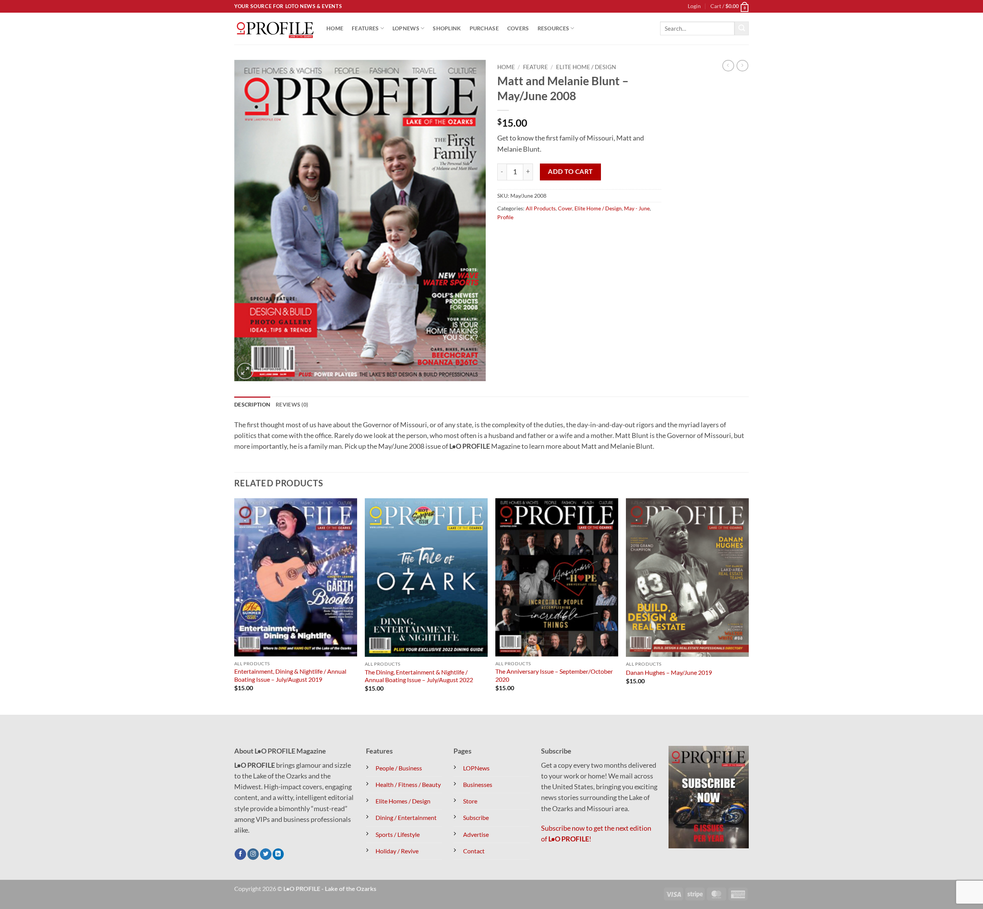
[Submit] (742, 28)
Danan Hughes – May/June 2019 (669, 672)
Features (365, 28)
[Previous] (234, 605)
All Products (541, 208)
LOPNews (405, 28)
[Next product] (728, 66)
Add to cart (570, 171)
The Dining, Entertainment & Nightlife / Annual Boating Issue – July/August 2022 (419, 676)
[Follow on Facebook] (240, 854)
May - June (637, 208)
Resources (553, 28)
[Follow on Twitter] (265, 854)
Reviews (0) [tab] (292, 404)
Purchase (484, 28)
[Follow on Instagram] (253, 854)
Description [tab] (252, 404)
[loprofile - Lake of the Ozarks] (274, 28)
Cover (565, 208)
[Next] (748, 605)
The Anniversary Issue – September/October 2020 (554, 675)
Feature (535, 66)
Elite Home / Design (586, 66)
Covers (518, 28)
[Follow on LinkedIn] (278, 854)
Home (334, 28)
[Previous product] (742, 66)
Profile (505, 217)
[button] (694, 6)
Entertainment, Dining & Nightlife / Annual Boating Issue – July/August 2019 (290, 675)
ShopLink (447, 28)
